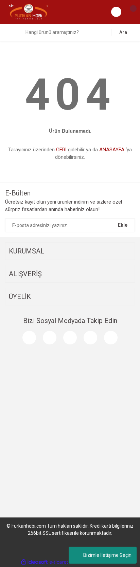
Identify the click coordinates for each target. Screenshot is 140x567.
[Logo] (28, 11)
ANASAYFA (111, 150)
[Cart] (130, 12)
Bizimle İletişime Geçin (107, 555)
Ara (123, 32)
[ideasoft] (34, 562)
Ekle (122, 225)
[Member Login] (116, 12)
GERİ (61, 150)
